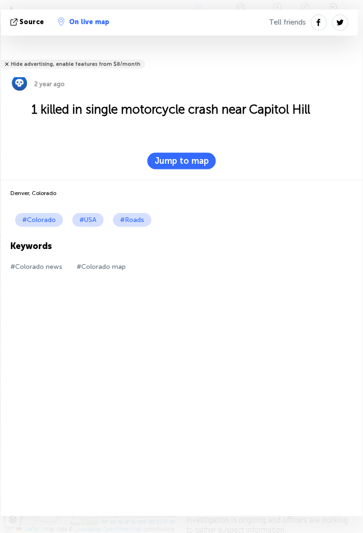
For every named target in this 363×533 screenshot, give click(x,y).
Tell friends (287, 22)
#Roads (132, 220)
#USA (87, 220)
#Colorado (39, 220)
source (31, 22)
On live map (89, 22)
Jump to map (182, 161)
